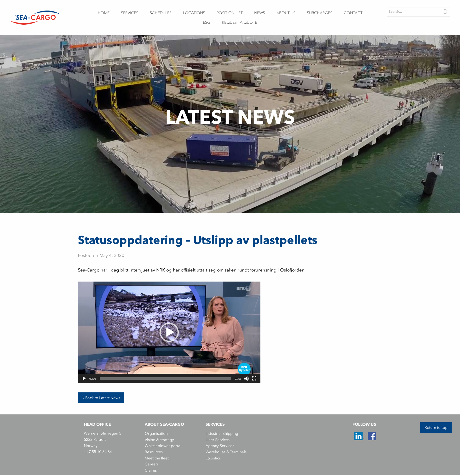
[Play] (84, 378)
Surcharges (319, 12)
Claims (151, 470)
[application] (169, 332)
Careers (152, 464)
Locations (194, 12)
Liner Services (218, 439)
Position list (230, 12)
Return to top (436, 427)
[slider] (165, 378)
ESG (206, 22)
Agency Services (220, 445)
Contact (353, 12)
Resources (154, 451)
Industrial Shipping (222, 433)
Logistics (213, 458)
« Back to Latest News (101, 397)
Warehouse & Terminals (226, 451)
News (259, 12)
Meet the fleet (157, 458)
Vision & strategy (159, 439)
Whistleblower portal (163, 445)
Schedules (161, 12)
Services (129, 12)
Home (103, 12)
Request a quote (239, 22)
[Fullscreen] (254, 378)
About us (285, 12)
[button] (169, 332)
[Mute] (246, 378)
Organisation (156, 433)
